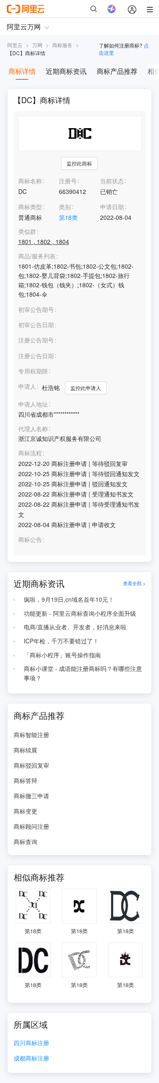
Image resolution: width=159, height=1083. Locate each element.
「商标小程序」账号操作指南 (62, 655)
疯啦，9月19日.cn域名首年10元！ (69, 599)
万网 (37, 44)
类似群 (27, 231)
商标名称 (30, 181)
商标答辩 (25, 780)
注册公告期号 (36, 340)
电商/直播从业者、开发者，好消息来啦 (75, 627)
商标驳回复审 (31, 765)
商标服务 (62, 44)
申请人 (27, 386)
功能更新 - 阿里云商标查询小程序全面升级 (80, 613)
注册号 (68, 181)
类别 (65, 206)
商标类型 (30, 206)
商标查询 (25, 841)
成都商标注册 (31, 1058)
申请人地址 (33, 404)
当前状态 (112, 181)
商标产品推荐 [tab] (117, 71)
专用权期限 (33, 371)
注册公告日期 (36, 355)
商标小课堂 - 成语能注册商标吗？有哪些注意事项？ (83, 673)
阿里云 (14, 44)
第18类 (68, 217)
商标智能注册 (31, 734)
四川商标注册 (31, 1043)
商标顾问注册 (31, 826)
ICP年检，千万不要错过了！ (61, 641)
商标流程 (30, 453)
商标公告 (30, 540)
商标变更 (25, 811)
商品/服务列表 (37, 256)
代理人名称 (33, 429)
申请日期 (112, 206)
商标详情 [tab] (22, 71)
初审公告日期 (36, 324)
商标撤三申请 (31, 795)
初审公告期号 (36, 309)
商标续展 (25, 750)
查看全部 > (134, 583)
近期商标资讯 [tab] (66, 71)
